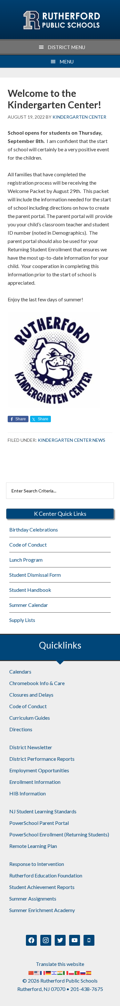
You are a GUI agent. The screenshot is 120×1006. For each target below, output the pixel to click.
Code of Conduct (28, 544)
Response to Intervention (36, 864)
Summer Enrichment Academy (42, 910)
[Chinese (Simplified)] (31, 972)
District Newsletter (30, 747)
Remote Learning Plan (33, 846)
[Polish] (72, 972)
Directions (20, 729)
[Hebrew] (54, 972)
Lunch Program (26, 560)
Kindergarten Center (61, 20)
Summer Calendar (28, 605)
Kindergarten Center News (71, 440)
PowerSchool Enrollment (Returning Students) (59, 834)
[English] (37, 972)
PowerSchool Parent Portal (39, 823)
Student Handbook (30, 590)
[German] (49, 972)
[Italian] (66, 972)
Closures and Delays (31, 695)
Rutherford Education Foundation (45, 875)
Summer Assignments (32, 898)
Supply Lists (22, 620)
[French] (43, 972)
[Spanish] (89, 972)
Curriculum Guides (29, 718)
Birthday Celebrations (33, 529)
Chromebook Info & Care (37, 683)
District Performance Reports (42, 759)
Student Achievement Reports (42, 887)
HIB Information (27, 793)
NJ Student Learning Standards (42, 811)
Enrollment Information (34, 782)
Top (112, 997)
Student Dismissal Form (35, 575)
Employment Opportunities (39, 770)
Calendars (20, 671)
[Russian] (83, 972)
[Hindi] (60, 972)
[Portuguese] (77, 972)
